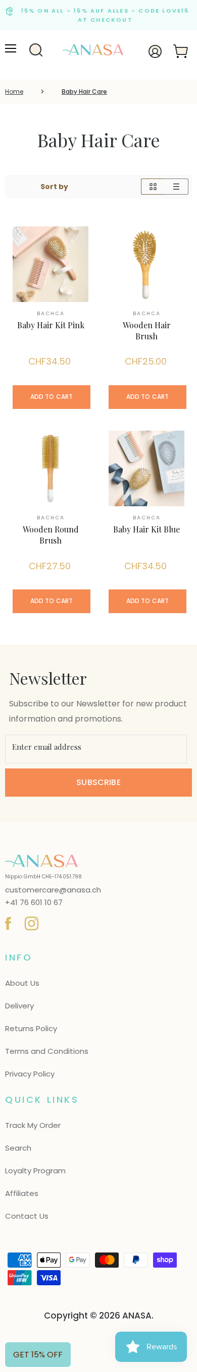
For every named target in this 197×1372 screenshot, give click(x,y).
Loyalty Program (35, 1170)
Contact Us (26, 1216)
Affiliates (21, 1193)
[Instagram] (29, 921)
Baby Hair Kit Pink (50, 325)
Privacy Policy (30, 1073)
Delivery (19, 1005)
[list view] (176, 186)
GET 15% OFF (38, 1354)
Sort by (54, 187)
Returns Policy (31, 1028)
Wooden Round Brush (51, 535)
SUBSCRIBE (98, 782)
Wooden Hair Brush (147, 330)
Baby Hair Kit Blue (146, 529)
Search (18, 1148)
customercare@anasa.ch (53, 890)
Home (14, 91)
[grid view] (153, 186)
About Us (22, 983)
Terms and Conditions (46, 1051)
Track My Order (33, 1125)
